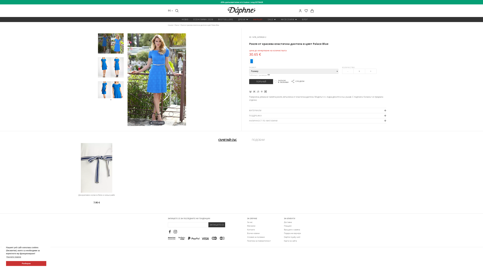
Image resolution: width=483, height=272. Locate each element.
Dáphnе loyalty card (292, 237)
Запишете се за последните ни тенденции (189, 218)
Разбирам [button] (26, 263)
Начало (170, 25)
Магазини (251, 226)
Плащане (288, 226)
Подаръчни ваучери (292, 233)
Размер (252, 67)
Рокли (177, 25)
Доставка (288, 222)
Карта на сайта (290, 241)
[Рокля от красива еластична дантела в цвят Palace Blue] (104, 43)
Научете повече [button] (13, 257)
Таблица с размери (258, 75)
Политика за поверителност (259, 241)
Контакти (251, 229)
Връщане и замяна (292, 229)
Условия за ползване (256, 237)
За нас (250, 222)
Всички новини (253, 233)
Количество (348, 67)
